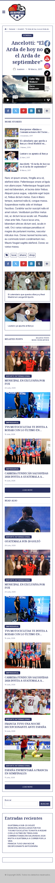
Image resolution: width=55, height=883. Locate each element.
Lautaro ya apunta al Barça (34, 153)
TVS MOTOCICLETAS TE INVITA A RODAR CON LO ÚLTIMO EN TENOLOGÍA (26, 428)
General (12, 29)
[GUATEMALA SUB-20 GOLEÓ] (27, 519)
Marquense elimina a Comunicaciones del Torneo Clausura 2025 (34, 130)
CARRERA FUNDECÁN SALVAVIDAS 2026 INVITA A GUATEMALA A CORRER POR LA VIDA (26, 475)
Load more (27, 490)
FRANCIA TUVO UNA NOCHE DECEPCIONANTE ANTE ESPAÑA (25, 725)
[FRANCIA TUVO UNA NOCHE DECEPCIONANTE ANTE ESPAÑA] (27, 702)
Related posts (42, 338)
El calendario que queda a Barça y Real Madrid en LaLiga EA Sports (33, 142)
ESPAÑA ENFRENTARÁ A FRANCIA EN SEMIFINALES (26, 771)
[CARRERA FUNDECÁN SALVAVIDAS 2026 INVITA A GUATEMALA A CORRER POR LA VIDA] (27, 451)
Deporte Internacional (18, 376)
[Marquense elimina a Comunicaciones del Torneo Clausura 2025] (11, 132)
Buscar (8, 800)
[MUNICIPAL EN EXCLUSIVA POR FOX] (27, 358)
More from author (40, 340)
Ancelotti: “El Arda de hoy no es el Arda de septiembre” (35, 165)
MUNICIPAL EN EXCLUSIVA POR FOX (25, 382)
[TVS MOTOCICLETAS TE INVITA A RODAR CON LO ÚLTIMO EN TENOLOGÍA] (27, 405)
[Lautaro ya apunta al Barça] (11, 155)
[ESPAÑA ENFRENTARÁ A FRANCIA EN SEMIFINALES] (27, 748)
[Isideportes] (17, 12)
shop (32, 255)
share (23, 255)
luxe (13, 255)
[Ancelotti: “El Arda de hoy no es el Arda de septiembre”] (11, 167)
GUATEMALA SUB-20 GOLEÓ (22, 541)
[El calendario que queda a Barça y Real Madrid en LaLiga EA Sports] (11, 143)
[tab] (42, 338)
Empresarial (12, 422)
